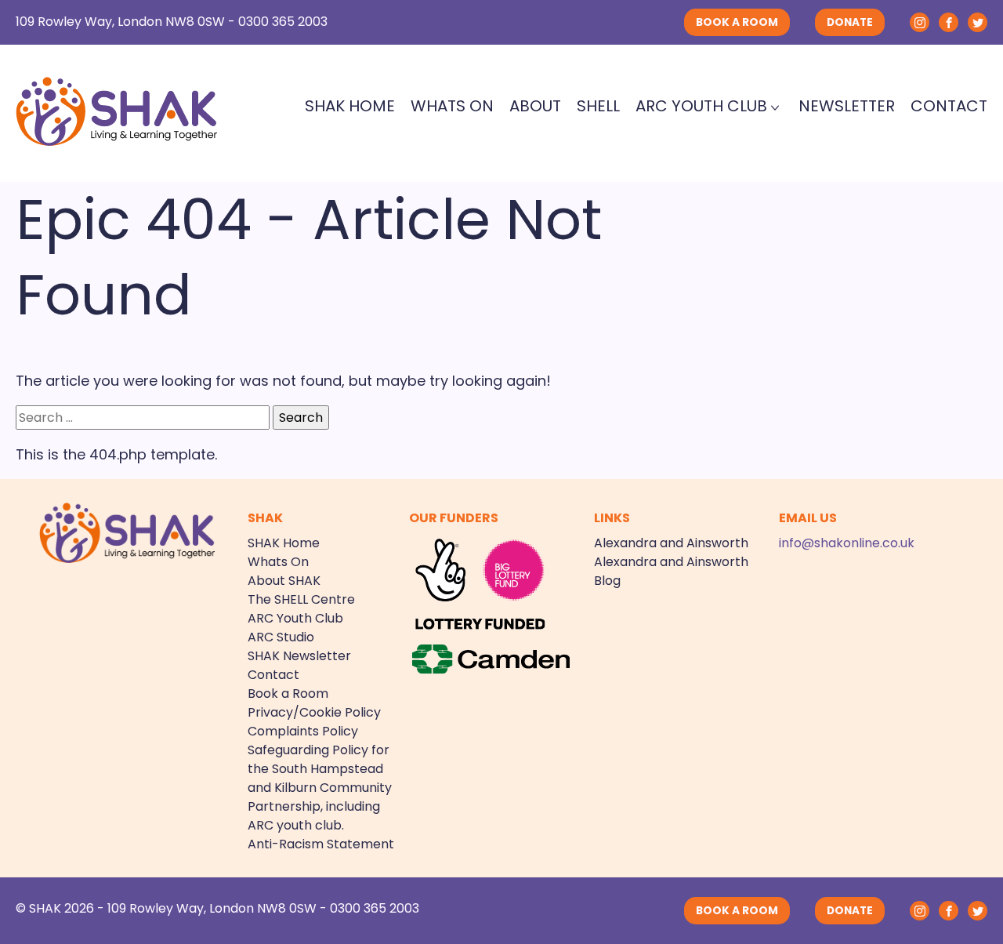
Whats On (452, 106)
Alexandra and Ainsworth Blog (671, 571)
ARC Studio (281, 637)
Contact (949, 106)
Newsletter (846, 106)
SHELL (598, 106)
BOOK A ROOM (737, 22)
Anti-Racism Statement (321, 844)
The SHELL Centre (301, 599)
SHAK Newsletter (299, 656)
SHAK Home (350, 106)
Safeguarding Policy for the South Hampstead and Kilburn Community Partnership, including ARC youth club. (320, 787)
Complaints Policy (303, 731)
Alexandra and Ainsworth (671, 543)
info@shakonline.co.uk (846, 543)
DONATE (850, 22)
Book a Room (288, 693)
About (535, 106)
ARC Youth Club (701, 106)
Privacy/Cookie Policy (314, 712)
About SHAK (284, 581)
